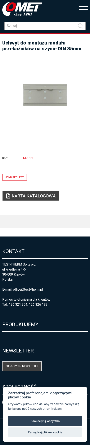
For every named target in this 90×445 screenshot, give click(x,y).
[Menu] (83, 9)
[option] (45, 94)
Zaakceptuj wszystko (45, 421)
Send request (14, 177)
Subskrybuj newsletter (22, 366)
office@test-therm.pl (28, 289)
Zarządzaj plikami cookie (45, 432)
